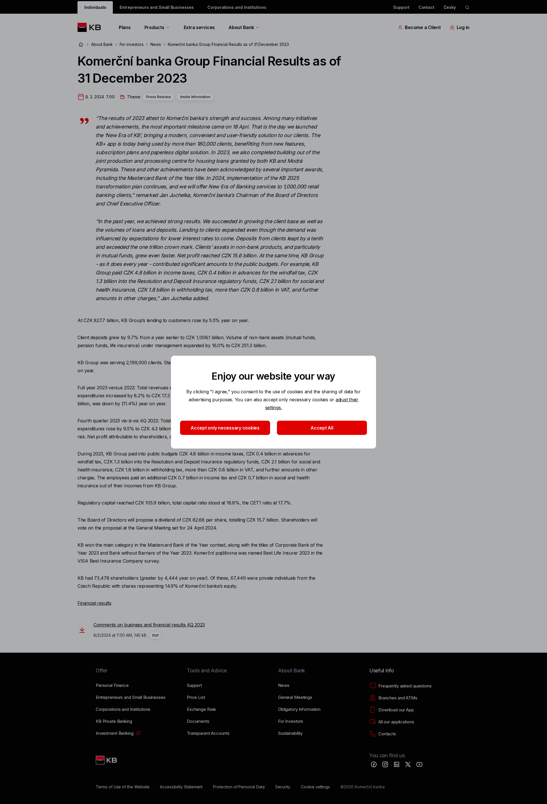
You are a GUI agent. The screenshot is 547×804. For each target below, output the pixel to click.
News (155, 44)
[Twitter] (408, 764)
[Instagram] (385, 764)
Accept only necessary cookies (225, 428)
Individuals (95, 7)
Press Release (158, 97)
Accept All (322, 428)
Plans (125, 27)
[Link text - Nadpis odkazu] (107, 760)
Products (154, 27)
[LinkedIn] (396, 764)
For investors (132, 44)
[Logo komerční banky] (91, 27)
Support (401, 7)
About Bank (241, 27)
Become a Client (422, 27)
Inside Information (195, 97)
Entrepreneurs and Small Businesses (156, 7)
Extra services (199, 27)
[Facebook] (373, 764)
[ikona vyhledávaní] (467, 7)
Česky (450, 7)
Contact (427, 7)
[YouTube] (419, 764)
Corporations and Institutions (236, 7)
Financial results (94, 603)
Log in (463, 27)
